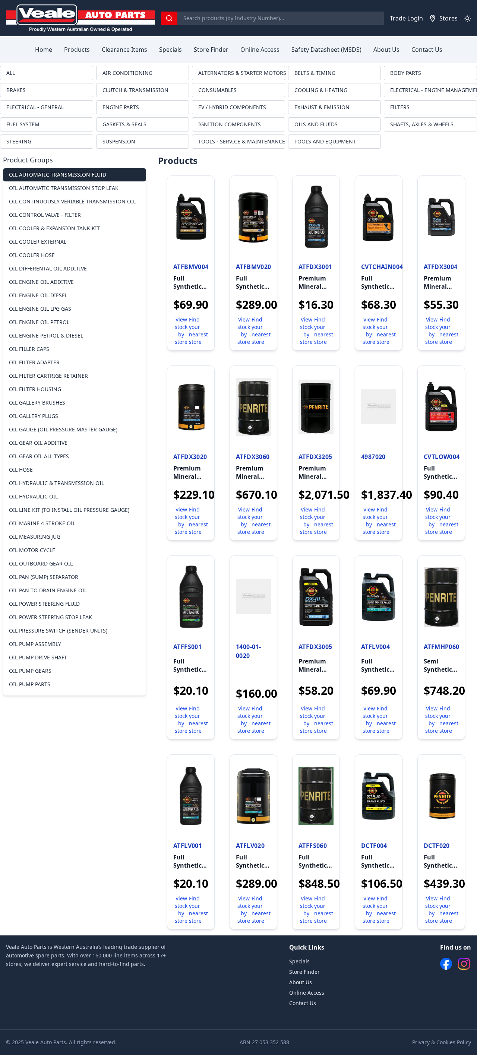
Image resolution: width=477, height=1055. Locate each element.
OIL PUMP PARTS (29, 684)
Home (43, 49)
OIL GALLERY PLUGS (33, 415)
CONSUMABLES (217, 90)
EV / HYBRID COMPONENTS (232, 107)
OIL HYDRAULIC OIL (33, 496)
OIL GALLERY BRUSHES (37, 402)
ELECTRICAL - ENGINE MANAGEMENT (433, 90)
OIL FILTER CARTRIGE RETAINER (48, 375)
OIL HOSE (21, 469)
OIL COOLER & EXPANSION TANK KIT (54, 228)
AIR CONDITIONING (127, 72)
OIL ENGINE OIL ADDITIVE (41, 281)
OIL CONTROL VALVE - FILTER (45, 214)
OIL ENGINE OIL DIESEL (38, 295)
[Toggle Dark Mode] (467, 18)
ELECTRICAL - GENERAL (35, 107)
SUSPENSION (118, 141)
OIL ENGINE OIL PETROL (39, 322)
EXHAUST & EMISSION (322, 107)
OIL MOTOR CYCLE (32, 550)
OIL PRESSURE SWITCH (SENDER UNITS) (58, 630)
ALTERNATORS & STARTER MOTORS (241, 72)
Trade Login (406, 18)
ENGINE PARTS (120, 107)
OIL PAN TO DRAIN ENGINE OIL (48, 590)
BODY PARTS (405, 72)
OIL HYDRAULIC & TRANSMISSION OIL (56, 483)
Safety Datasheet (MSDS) (326, 49)
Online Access (259, 49)
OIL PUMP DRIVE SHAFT (38, 657)
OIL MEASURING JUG (34, 536)
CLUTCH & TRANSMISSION (135, 90)
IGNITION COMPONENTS (229, 124)
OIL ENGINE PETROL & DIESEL (46, 335)
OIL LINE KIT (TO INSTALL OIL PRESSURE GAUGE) (69, 509)
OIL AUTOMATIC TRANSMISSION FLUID (57, 174)
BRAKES (16, 90)
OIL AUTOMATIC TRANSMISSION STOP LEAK (64, 187)
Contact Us (426, 49)
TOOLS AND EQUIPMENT (325, 141)
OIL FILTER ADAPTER (34, 362)
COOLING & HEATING (320, 90)
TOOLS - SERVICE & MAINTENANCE (241, 141)
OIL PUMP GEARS (30, 670)
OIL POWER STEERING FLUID (44, 603)
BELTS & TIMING (314, 72)
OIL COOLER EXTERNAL (37, 241)
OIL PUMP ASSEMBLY (35, 643)
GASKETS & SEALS (124, 124)
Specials (170, 49)
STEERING (18, 141)
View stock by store (181, 330)
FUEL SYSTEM (23, 124)
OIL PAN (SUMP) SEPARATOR (43, 576)
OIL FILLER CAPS (29, 348)
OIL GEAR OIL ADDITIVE (38, 442)
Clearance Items (124, 49)
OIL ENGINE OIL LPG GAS (40, 308)
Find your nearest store (198, 330)
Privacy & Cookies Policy (441, 1042)
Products (77, 49)
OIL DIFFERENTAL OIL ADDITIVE (48, 268)
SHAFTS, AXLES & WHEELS (422, 124)
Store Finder (211, 49)
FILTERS (400, 107)
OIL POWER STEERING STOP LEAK (50, 617)
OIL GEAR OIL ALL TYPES (39, 456)
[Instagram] (464, 964)
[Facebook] (446, 964)
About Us (386, 49)
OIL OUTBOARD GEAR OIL (41, 563)
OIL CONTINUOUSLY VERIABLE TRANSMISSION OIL (72, 201)
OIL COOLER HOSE (32, 255)
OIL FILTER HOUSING (35, 389)
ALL (10, 72)
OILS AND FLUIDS (316, 124)
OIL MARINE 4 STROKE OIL (42, 523)
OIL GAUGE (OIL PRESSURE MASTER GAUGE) (63, 429)
